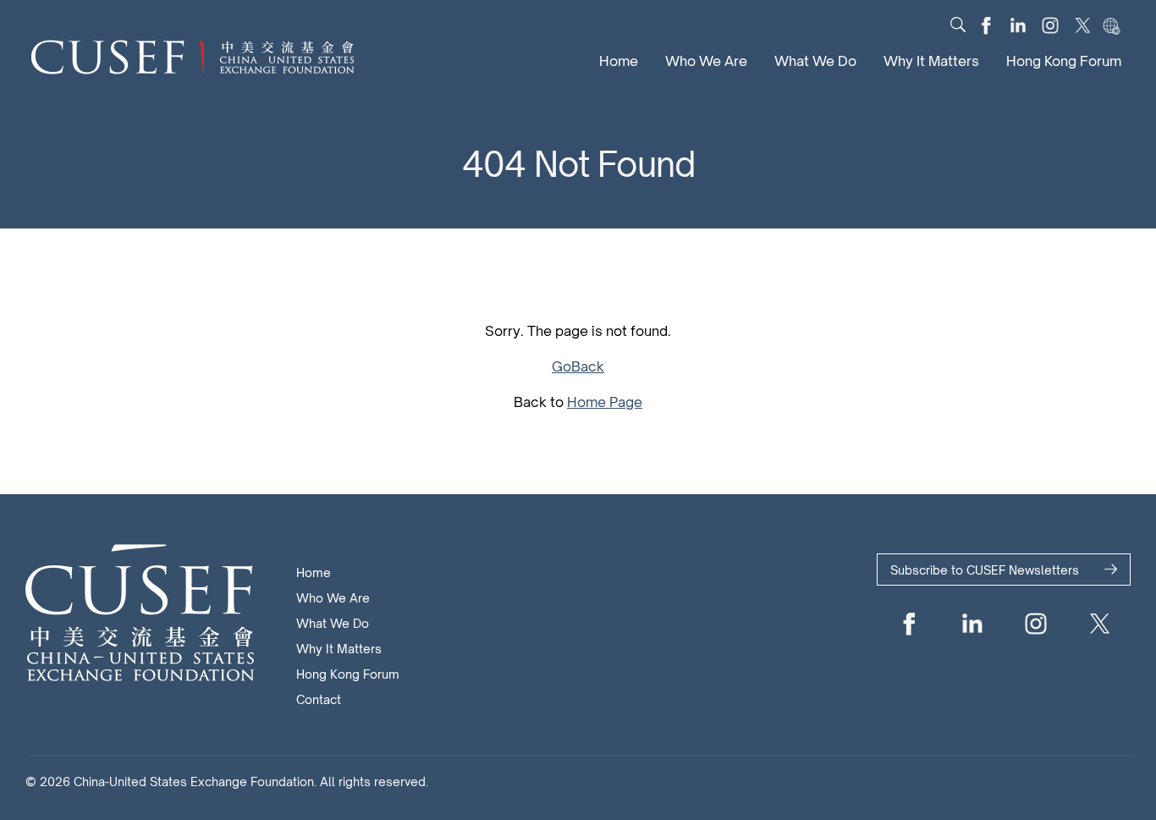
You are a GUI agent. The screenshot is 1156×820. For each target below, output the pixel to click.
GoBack (578, 366)
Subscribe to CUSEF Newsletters (984, 570)
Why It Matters (931, 60)
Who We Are (706, 60)
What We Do (815, 60)
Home (618, 60)
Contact (318, 699)
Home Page (604, 401)
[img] (958, 24)
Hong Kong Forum (1063, 60)
